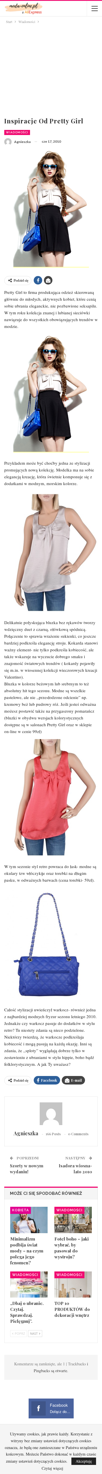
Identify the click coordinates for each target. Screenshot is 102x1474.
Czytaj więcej (52, 1468)
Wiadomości (17, 132)
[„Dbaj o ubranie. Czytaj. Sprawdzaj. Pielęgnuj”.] (29, 1284)
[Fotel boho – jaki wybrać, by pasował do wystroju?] (73, 1220)
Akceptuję (84, 1461)
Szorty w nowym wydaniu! (26, 1168)
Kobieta (20, 1210)
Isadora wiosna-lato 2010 (75, 1168)
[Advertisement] (51, 69)
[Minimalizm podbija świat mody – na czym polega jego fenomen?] (29, 1220)
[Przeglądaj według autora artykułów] (51, 1113)
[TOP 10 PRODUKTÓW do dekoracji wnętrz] (73, 1284)
